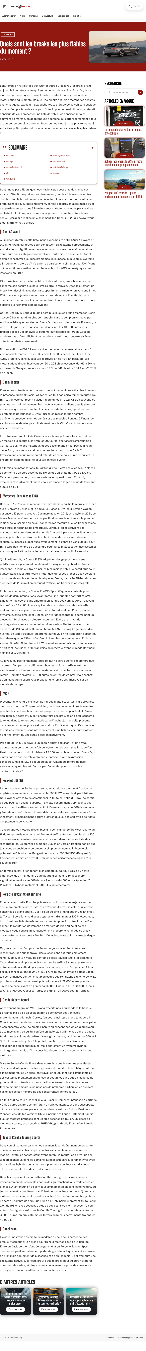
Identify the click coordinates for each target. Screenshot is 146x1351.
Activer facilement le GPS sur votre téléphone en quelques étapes (123, 163)
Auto (124, 187)
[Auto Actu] (20, 6)
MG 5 (7, 173)
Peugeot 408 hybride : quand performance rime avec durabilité (123, 195)
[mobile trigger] (5, 6)
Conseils (8, 35)
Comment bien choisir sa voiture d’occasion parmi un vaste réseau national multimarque (15, 1298)
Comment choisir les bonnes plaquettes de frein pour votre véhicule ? (48, 1300)
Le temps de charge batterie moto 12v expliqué (123, 131)
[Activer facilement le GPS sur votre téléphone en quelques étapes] (125, 148)
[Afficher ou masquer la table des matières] (60, 148)
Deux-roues (124, 123)
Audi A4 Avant (10, 155)
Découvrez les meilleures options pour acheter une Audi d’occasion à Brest (81, 1300)
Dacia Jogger (10, 161)
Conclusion (56, 173)
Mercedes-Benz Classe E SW (14, 167)
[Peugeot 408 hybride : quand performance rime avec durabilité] (125, 180)
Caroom (15, 217)
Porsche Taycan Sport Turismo (61, 155)
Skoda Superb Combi (59, 161)
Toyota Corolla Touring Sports (61, 167)
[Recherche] (130, 6)
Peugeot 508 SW (10, 179)
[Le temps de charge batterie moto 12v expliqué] (125, 116)
